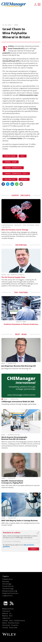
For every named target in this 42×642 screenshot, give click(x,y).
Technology (8, 589)
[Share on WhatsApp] (16, 184)
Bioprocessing (14, 435)
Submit (33, 549)
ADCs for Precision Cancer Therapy (14, 230)
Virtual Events (10, 625)
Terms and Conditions (13, 620)
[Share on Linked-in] (12, 184)
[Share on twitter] (7, 184)
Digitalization (10, 593)
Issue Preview (9, 627)
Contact (6, 611)
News (16, 25)
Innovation (8, 586)
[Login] (35, 4)
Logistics (7, 596)
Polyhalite (10, 179)
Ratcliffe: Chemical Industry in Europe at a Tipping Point (12, 482)
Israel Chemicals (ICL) (16, 173)
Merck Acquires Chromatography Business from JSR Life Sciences (14, 438)
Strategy (11, 478)
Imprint (6, 618)
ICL (22, 156)
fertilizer (10, 156)
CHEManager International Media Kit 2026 (17, 401)
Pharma (5, 581)
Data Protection (10, 623)
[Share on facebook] (3, 184)
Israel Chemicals (13, 168)
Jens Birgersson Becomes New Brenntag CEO (18, 366)
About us (7, 613)
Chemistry (12, 363)
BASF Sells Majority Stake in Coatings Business (19, 520)
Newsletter (8, 609)
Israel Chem (10, 162)
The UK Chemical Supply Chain (13, 277)
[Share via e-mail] (21, 184)
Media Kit (7, 616)
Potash (24, 179)
